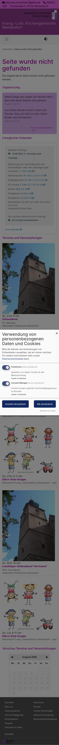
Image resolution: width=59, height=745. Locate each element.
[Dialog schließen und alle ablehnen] (56, 331)
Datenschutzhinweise (12, 358)
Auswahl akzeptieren (15, 404)
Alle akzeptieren (45, 404)
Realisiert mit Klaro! (48, 411)
